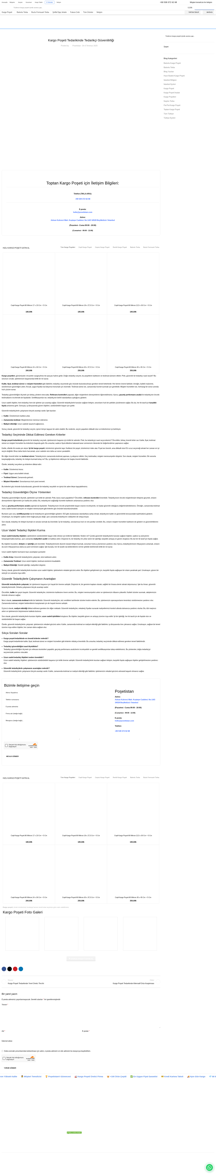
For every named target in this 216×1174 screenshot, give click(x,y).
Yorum (5, 1005)
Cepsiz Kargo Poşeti (64, 1104)
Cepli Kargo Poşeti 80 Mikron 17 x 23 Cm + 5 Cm (29, 305)
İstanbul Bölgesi (170, 80)
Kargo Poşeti (169, 88)
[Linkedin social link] (21, 969)
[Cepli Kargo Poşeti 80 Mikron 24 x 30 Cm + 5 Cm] (29, 340)
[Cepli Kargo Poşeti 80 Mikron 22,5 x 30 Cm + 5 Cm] (133, 278)
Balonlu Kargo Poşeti (172, 63)
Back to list (81, 982)
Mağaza (210, 12)
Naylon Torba (169, 101)
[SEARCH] (163, 7)
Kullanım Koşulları (115, 1132)
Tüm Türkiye (169, 114)
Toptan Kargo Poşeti (172, 109)
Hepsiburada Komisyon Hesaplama (14, 1104)
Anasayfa (5, 25)
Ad (3, 1031)
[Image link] (169, 1096)
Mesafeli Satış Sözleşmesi (118, 1135)
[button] (209, 1167)
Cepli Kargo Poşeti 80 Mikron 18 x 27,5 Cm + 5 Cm (81, 305)
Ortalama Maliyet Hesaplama (12, 1120)
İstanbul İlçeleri (170, 84)
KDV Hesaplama (7, 1128)
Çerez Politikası (114, 1124)
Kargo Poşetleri (170, 97)
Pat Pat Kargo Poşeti (172, 105)
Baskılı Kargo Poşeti (62, 1108)
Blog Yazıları (16, 25)
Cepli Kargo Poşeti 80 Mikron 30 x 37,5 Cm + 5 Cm (81, 367)
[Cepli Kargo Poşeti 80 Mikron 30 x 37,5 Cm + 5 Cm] (81, 340)
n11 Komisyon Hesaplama (11, 1108)
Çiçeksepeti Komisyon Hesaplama (14, 1112)
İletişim (111, 1110)
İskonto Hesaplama (8, 1135)
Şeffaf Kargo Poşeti (62, 1112)
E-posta (85, 1031)
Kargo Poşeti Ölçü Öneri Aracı (14, 1096)
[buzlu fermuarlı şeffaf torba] (101, 934)
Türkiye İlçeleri (169, 118)
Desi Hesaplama (7, 1124)
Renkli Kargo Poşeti (62, 1116)
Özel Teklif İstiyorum (68, 1135)
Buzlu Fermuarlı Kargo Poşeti (65, 1124)
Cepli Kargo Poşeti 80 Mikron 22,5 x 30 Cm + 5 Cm (133, 305)
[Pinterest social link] (15, 969)
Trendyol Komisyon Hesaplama (13, 1101)
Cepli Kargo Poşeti (62, 1101)
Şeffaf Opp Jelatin (61, 1128)
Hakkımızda (113, 1102)
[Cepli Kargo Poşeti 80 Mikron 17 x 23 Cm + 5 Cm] (29, 278)
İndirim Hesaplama (8, 1132)
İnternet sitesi (7, 1041)
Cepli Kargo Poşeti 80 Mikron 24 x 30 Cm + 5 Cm (29, 367)
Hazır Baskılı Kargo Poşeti (174, 76)
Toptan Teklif (194, 12)
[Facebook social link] (4, 969)
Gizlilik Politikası (114, 1128)
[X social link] (9, 969)
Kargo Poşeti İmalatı (172, 93)
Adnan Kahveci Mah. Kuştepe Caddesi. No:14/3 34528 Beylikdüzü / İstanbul (83, 220)
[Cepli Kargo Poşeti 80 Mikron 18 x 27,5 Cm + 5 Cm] (81, 278)
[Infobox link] (167, 2)
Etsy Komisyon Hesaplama (11, 1116)
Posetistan (76, 46)
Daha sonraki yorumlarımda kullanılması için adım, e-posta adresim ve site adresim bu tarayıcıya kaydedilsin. (47, 1051)
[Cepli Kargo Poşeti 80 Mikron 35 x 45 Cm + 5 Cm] (133, 340)
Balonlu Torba (169, 67)
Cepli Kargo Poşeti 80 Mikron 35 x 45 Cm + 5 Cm (133, 367)
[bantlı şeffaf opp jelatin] (22, 934)
